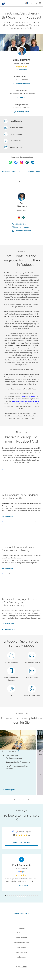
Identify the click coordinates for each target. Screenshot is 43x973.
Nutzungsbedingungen (22, 943)
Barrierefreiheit (21, 938)
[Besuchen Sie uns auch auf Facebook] (16, 162)
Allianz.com (22, 957)
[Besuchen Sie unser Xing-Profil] (27, 162)
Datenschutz (21, 933)
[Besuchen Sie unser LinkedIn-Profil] (32, 162)
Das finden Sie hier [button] (9, 172)
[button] (21, 51)
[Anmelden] (35, 3)
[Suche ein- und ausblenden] (31, 3)
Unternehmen (21, 947)
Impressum (21, 928)
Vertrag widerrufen (20, 914)
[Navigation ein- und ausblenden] (40, 3)
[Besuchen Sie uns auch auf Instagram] (21, 162)
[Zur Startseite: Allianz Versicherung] (3, 3)
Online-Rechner (21, 952)
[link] (13, 134)
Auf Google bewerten (21, 843)
